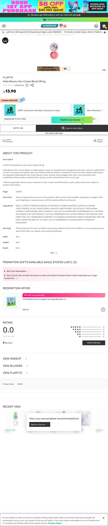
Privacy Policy (54, 523)
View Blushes (13, 365)
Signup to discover (38, 424)
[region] (54, 519)
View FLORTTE (13, 372)
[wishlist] (27, 85)
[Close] (103, 518)
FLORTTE (8, 77)
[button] (104, 26)
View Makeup (12, 358)
